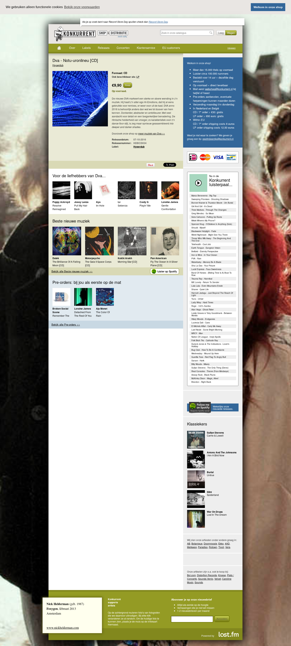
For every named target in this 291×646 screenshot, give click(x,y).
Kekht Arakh (125, 258)
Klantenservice (146, 48)
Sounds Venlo (205, 578)
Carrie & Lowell (215, 435)
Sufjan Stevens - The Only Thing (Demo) (209, 367)
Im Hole (100, 205)
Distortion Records (207, 575)
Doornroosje (210, 543)
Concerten (123, 48)
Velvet (217, 578)
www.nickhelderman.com (63, 627)
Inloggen (231, 48)
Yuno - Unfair (197, 298)
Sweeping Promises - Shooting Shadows (210, 199)
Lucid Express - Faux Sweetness (206, 269)
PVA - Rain (196, 258)
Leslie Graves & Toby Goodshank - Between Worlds (211, 314)
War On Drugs (215, 511)
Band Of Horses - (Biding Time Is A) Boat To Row (211, 274)
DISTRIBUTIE (119, 34)
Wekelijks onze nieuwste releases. (223, 407)
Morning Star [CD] (127, 261)
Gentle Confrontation (168, 207)
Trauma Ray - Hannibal (201, 278)
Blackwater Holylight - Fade (203, 231)
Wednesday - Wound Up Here (205, 353)
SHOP (102, 32)
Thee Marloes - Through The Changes (208, 209)
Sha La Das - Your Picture (203, 265)
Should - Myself (198, 227)
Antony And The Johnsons (222, 452)
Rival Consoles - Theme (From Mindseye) (210, 371)
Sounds (199, 582)
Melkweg (192, 547)
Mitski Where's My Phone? (203, 220)
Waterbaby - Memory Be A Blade (206, 262)
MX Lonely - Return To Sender (205, 282)
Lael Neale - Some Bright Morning (206, 329)
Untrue (210, 475)
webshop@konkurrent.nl (219, 89)
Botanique (197, 543)
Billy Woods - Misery (200, 364)
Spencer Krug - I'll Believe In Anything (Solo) (211, 224)
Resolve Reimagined (59, 207)
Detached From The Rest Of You (83, 313)
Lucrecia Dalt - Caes (200, 322)
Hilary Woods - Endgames (203, 319)
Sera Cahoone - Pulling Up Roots (206, 217)
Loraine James (169, 202)
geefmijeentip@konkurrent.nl (218, 138)
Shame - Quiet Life (200, 289)
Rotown (213, 547)
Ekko (221, 543)
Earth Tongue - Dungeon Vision (205, 247)
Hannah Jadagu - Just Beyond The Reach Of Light (212, 294)
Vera (227, 547)
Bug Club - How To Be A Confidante (207, 350)
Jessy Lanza (81, 202)
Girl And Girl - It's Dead (201, 206)
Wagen (231, 33)
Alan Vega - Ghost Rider (202, 309)
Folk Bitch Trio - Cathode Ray (204, 340)
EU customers (171, 48)
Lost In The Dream (217, 514)
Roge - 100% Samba (201, 306)
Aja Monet (101, 308)
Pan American (158, 258)
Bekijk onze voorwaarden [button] (82, 7)
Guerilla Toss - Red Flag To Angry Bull (208, 357)
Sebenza (122, 205)
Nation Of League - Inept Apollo (206, 336)
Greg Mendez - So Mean (202, 213)
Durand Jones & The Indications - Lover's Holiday (210, 345)
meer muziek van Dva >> (151, 133)
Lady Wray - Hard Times (202, 302)
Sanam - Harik (197, 360)
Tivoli (221, 547)
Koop (127, 84)
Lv (119, 202)
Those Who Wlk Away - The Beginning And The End (211, 239)
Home (59, 48)
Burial (210, 472)
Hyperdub (57, 65)
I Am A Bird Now (215, 455)
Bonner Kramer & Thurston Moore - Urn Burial (212, 202)
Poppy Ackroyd (61, 202)
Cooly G (144, 202)
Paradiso (203, 547)
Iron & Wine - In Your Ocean (204, 255)
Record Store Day (158, 21)
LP (137, 77)
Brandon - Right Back (201, 382)
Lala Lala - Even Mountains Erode (207, 285)
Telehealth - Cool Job (201, 244)
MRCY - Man (197, 333)
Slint (209, 492)
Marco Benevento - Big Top (203, 195)
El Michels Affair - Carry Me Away (206, 326)
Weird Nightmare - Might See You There (209, 234)
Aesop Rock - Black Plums (203, 374)
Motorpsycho (92, 258)
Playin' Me (145, 205)
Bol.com (191, 575)
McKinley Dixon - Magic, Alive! (205, 378)
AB (188, 543)
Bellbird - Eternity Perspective (204, 251)
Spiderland (213, 494)
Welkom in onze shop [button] (268, 7)
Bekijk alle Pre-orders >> (65, 324)
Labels (86, 48)
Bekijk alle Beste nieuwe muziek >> (72, 271)
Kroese (222, 575)
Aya (98, 202)
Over (72, 48)
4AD (227, 543)
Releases (103, 48)
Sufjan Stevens (215, 432)
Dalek (55, 258)
